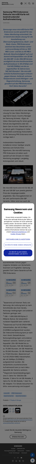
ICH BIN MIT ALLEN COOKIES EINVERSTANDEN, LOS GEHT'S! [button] (18, 253)
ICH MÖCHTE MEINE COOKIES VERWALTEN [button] (18, 245)
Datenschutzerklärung (19, 232)
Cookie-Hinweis (16, 234)
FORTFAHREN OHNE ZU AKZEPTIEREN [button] (18, 239)
